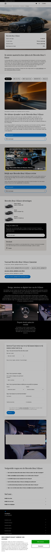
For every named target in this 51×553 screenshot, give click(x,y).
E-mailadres (28, 402)
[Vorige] (13, 312)
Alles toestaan (40, 541)
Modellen (22, 6)
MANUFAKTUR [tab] (37, 78)
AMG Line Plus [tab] (16, 78)
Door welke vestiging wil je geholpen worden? (15, 376)
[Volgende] (38, 312)
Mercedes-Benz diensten (8, 530)
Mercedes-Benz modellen (8, 525)
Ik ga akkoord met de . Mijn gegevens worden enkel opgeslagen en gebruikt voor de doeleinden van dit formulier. (25, 408)
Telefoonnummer (10, 402)
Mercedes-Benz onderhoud (8, 528)
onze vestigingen (40, 68)
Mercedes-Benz (16, 6)
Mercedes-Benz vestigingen (8, 533)
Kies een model (10, 353)
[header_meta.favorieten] (36, 3)
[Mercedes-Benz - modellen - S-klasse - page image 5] (25, 96)
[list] (25, 513)
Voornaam (9, 396)
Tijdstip (27, 386)
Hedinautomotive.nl (8, 6)
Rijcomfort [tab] (8, 78)
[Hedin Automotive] (5, 3)
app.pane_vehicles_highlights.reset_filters (15, 271)
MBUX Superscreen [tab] (27, 78)
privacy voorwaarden (24, 407)
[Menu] (42, 3)
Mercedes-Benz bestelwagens (8, 522)
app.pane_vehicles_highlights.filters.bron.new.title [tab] (17, 268)
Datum (8, 386)
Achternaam (29, 396)
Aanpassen (40, 546)
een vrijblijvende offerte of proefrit (12, 69)
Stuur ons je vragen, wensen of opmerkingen (17, 360)
